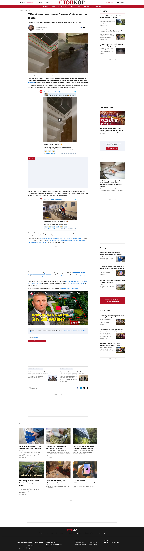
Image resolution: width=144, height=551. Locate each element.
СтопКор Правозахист (51, 542)
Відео (53, 6)
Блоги (71, 6)
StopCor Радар (97, 6)
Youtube (74, 330)
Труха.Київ (31, 82)
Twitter (78, 330)
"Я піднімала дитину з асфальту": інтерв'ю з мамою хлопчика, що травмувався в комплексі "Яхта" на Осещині (111, 183)
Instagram (83, 330)
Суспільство (27, 10)
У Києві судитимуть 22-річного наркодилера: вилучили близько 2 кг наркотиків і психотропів (57, 482)
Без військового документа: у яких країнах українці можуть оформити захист (30, 448)
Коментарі (34, 388)
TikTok (31, 331)
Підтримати (111, 2)
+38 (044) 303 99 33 (112, 301)
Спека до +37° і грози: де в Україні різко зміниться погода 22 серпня (83, 447)
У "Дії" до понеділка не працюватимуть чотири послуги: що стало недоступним (84, 482)
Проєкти (45, 6)
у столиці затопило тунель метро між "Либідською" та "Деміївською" (60, 238)
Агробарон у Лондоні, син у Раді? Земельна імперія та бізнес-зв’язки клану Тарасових (110, 345)
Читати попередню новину (35, 369)
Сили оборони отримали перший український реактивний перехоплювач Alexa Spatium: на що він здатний (31, 483)
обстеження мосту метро (76, 283)
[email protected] (30, 548)
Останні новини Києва (39, 341)
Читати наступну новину (66, 369)
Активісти (48, 547)
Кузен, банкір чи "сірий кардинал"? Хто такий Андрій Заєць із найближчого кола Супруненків (112, 331)
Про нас (48, 540)
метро (30, 341)
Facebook (75, 289)
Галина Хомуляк (39, 26)
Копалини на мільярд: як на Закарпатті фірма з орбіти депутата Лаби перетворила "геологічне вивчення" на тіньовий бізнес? (112, 317)
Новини (62, 6)
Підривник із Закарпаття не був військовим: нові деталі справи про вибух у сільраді (73, 373)
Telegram (65, 330)
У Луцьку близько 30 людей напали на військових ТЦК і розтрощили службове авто (112, 46)
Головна (21, 10)
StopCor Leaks (87, 6)
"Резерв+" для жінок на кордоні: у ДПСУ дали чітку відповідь (56, 447)
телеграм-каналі (65, 289)
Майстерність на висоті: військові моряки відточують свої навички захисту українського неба (41, 374)
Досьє (78, 6)
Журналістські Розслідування (54, 544)
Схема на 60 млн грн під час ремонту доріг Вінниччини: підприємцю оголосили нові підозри (111, 32)
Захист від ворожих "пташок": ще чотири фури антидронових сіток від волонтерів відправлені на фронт (111, 130)
